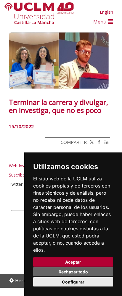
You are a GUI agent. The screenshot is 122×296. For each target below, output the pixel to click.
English (106, 12)
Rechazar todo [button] (73, 271)
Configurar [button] (73, 281)
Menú (100, 21)
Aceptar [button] (73, 261)
